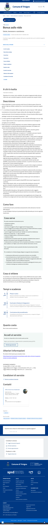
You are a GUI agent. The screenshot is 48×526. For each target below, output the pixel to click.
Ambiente (17, 497)
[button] (39, 1)
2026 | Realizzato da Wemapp (8, 523)
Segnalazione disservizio (30, 508)
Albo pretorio (33, 490)
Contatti (5, 503)
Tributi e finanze (19, 495)
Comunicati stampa (34, 482)
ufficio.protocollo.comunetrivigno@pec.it (10, 512)
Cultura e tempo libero (20, 482)
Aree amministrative (6, 480)
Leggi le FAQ (28, 506)
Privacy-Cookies (13, 520)
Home (4, 15)
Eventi (32, 484)
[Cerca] (43, 6)
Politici (4, 488)
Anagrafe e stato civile (20, 481)
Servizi (8, 15)
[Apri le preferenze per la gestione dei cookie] (2, 522)
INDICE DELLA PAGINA (8, 44)
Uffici (4, 484)
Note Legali (20, 520)
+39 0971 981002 (6, 510)
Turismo (17, 490)
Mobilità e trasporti (19, 492)
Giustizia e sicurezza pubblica (21, 493)
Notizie (32, 480)
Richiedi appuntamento (11, 345)
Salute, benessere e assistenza (17, 15)
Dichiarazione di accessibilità (31, 510)
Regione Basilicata (26, 0)
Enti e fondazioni (6, 486)
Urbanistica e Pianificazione (21, 488)
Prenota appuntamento (30, 505)
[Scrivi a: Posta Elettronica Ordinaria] (14, 513)
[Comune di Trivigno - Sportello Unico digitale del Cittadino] (7, 6)
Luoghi (4, 492)
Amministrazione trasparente (36, 492)
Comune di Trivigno (21, 6)
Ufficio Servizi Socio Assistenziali (12, 389)
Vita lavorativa (18, 484)
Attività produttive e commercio (21, 486)
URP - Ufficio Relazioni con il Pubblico (10, 515)
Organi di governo (6, 482)
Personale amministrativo (7, 490)
